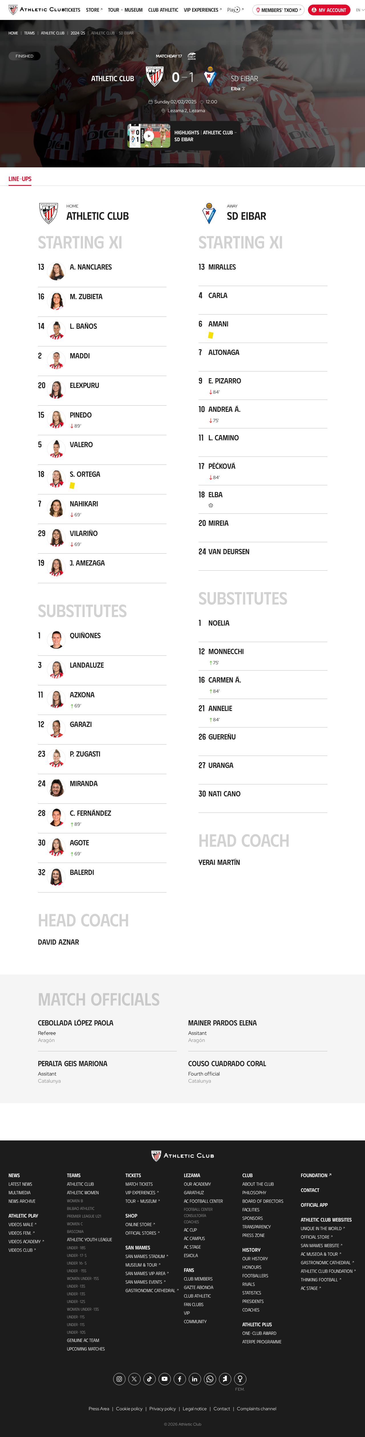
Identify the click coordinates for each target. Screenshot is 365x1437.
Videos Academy (25, 1241)
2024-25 (78, 32)
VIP (187, 1312)
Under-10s (76, 1332)
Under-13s (76, 1286)
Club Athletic (197, 1295)
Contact (310, 1190)
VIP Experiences (140, 1192)
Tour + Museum (141, 1201)
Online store (138, 1224)
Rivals (248, 1284)
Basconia (75, 1231)
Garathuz (194, 1192)
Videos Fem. (20, 1232)
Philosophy (254, 1192)
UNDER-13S (76, 1293)
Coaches (191, 1221)
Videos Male (21, 1224)
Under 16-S (77, 1263)
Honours (251, 1267)
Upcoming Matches (86, 1348)
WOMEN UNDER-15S (83, 1278)
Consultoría (195, 1215)
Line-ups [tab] (20, 178)
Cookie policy (129, 1409)
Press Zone (253, 1235)
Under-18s (76, 1247)
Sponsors (252, 1218)
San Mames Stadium (145, 1256)
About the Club (258, 1184)
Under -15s (76, 1270)
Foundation (314, 1175)
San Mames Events (143, 1281)
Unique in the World (321, 1228)
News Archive (22, 1201)
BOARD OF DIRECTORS (262, 1201)
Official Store (315, 1236)
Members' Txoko (279, 10)
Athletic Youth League (89, 1239)
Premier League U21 (84, 1216)
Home (13, 32)
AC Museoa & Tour (319, 1254)
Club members (198, 1278)
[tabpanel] (182, 651)
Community (195, 1321)
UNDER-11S (76, 1316)
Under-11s (76, 1324)
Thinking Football (319, 1279)
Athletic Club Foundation (326, 1271)
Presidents (253, 1301)
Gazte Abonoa (198, 1287)
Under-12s (76, 1301)
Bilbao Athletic (80, 1208)
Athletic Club (52, 32)
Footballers (255, 1275)
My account (332, 10)
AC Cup (190, 1229)
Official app (314, 1205)
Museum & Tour (141, 1264)
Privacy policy (162, 1409)
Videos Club (21, 1250)
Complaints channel (256, 1409)
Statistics (251, 1292)
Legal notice (195, 1409)
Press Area (99, 1409)
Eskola (191, 1255)
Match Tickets (139, 1184)
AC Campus (194, 1238)
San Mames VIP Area (145, 1273)
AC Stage (192, 1246)
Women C (75, 1223)
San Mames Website (320, 1245)
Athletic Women (83, 1192)
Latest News (20, 1184)
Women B (75, 1200)
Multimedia (20, 1192)
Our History (255, 1258)
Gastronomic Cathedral (150, 1290)
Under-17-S (77, 1255)
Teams (29, 32)
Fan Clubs (194, 1304)
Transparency (256, 1226)
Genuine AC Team (83, 1340)
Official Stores (140, 1232)
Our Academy (197, 1184)
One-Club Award (259, 1333)
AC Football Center (203, 1201)
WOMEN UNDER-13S (83, 1309)
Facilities (250, 1209)
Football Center (198, 1209)
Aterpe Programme (261, 1341)
